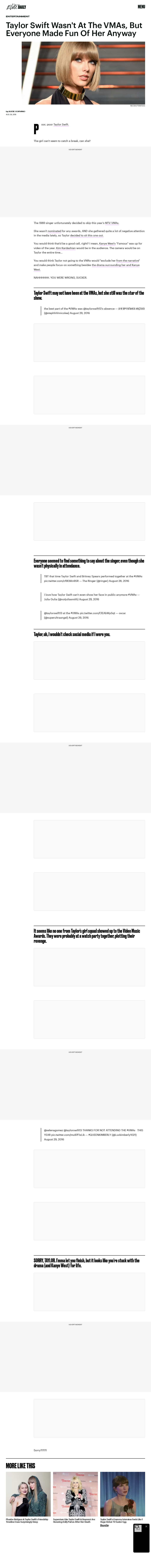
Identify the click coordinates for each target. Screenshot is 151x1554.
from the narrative (127, 260)
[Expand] (136, 1526)
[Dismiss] (146, 1526)
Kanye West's (107, 243)
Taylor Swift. (61, 124)
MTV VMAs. (112, 222)
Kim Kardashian (66, 248)
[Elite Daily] (16, 7)
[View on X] (89, 342)
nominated (54, 231)
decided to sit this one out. (87, 235)
